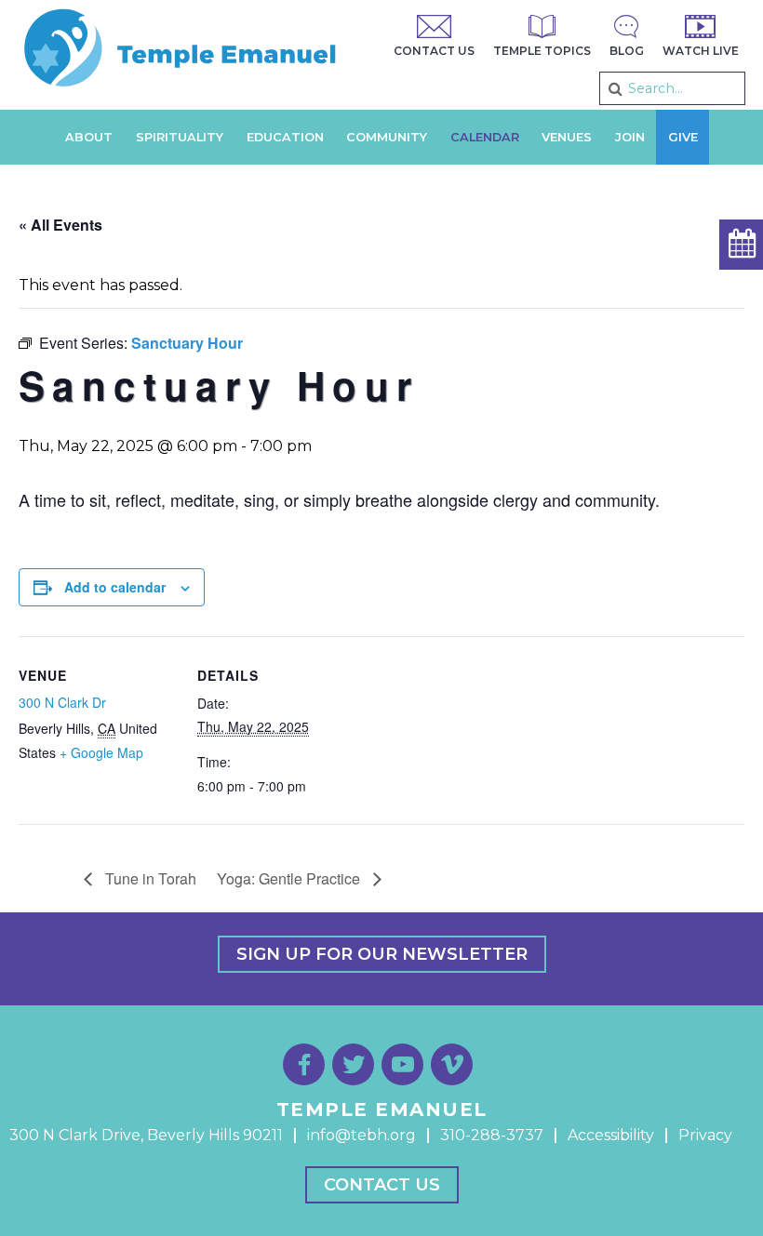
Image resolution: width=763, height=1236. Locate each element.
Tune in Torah (148, 878)
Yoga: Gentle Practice (290, 878)
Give (683, 137)
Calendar (484, 137)
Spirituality (179, 137)
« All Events (60, 224)
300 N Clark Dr (62, 702)
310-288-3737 (491, 1135)
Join (630, 137)
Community (386, 137)
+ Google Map (101, 752)
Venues (567, 137)
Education (285, 137)
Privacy (705, 1135)
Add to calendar (115, 587)
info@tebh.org (361, 1135)
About (89, 137)
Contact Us (382, 1185)
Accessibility (611, 1135)
